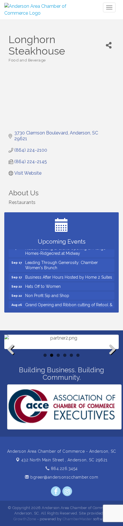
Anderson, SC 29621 (64, 460)
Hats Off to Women (43, 284)
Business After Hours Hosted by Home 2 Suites (68, 275)
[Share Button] (108, 45)
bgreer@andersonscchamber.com (63, 477)
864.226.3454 (63, 468)
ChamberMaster (77, 519)
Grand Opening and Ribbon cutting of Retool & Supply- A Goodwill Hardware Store (68, 305)
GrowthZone (24, 519)
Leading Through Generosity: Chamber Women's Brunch (61, 263)
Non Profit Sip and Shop (47, 293)
